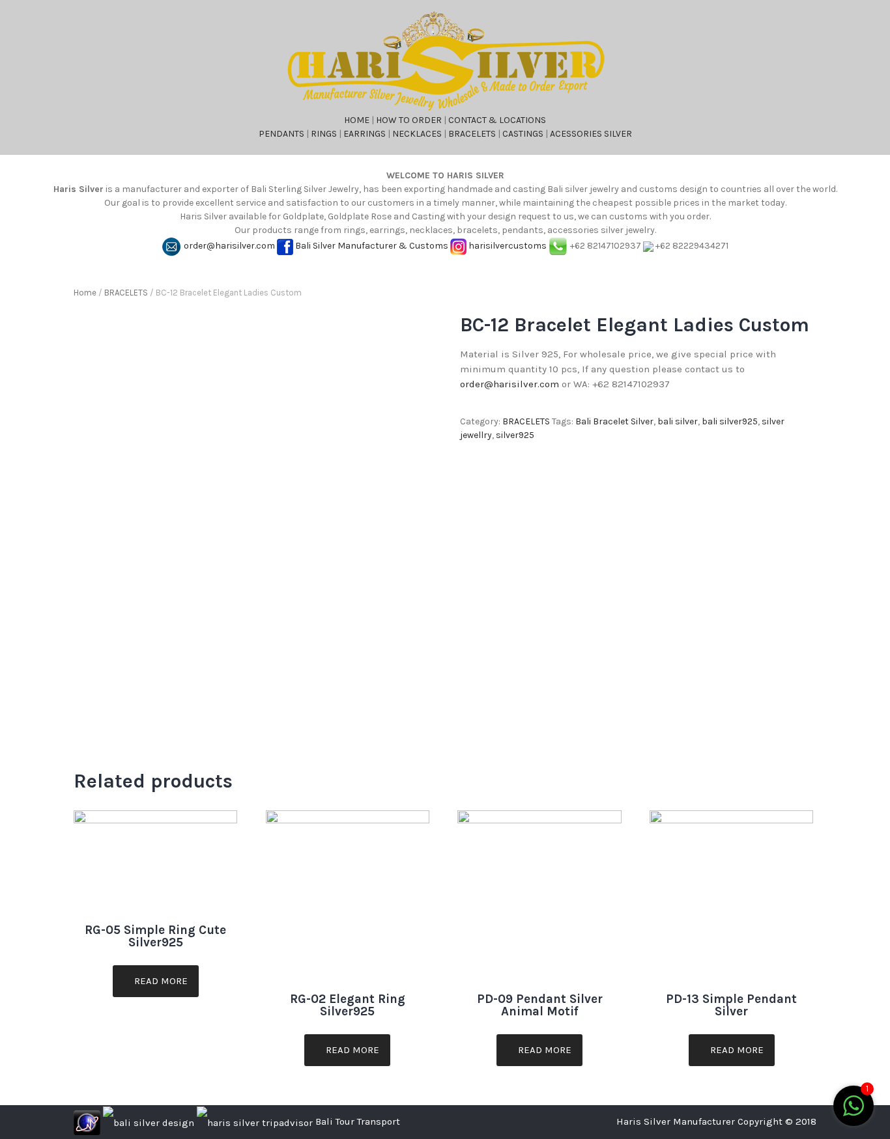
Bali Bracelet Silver (614, 421)
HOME (356, 120)
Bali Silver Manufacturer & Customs (371, 245)
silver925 (515, 435)
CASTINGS (522, 133)
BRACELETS (472, 133)
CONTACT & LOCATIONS (497, 120)
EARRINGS (364, 133)
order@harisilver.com (229, 245)
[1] (853, 1113)
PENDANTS (281, 133)
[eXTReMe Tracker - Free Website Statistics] (87, 1121)
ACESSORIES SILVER (591, 133)
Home (85, 292)
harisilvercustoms (507, 245)
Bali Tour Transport (357, 1121)
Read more (160, 981)
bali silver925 (730, 421)
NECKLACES (417, 133)
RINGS (324, 133)
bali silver (677, 421)
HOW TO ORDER (409, 120)
